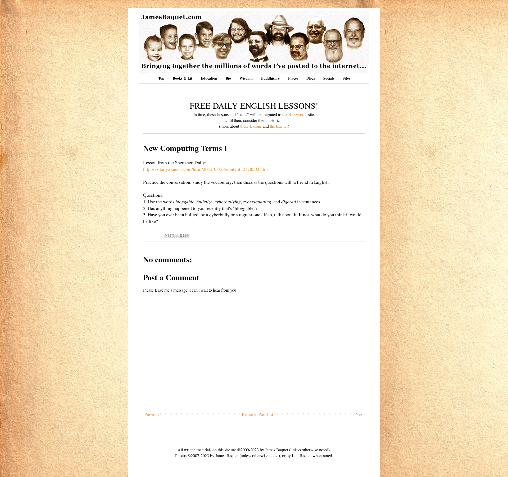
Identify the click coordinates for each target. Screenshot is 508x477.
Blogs (310, 78)
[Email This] (166, 235)
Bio (228, 78)
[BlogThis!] (171, 235)
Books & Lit (182, 78)
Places (293, 78)
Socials (328, 78)
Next (360, 414)
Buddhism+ (270, 78)
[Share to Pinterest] (186, 235)
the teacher (279, 126)
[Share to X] (176, 235)
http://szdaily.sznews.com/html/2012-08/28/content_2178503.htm (205, 169)
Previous (151, 414)
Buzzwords (297, 114)
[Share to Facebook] (181, 235)
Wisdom (246, 78)
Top (161, 78)
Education (209, 78)
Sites (346, 78)
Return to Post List (257, 414)
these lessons (251, 126)
